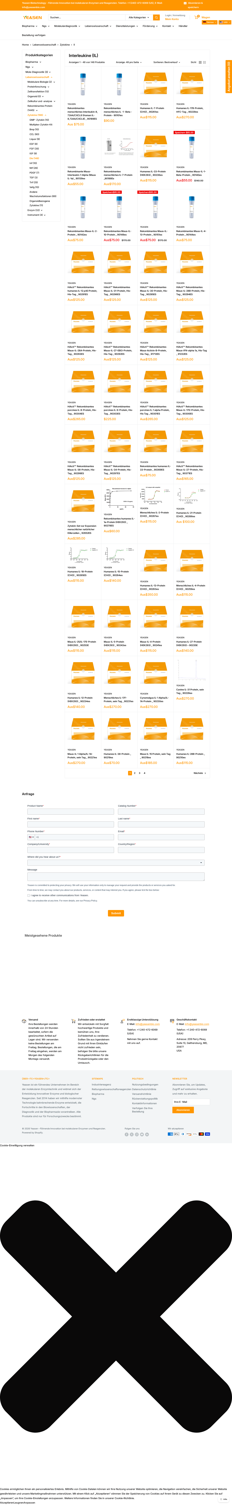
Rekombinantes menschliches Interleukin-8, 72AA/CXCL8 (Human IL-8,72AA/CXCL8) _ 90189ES (83, 113)
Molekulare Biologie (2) (40, 82)
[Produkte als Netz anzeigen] (200, 62)
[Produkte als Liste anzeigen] (204, 62)
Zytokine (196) (36, 115)
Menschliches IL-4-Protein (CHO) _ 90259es (190, 587)
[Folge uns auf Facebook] (126, 1134)
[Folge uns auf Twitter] (132, 1134)
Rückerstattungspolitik (145, 1098)
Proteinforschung (37, 86)
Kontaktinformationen (144, 1103)
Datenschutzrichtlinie (144, 1089)
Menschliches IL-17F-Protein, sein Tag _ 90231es (118, 699)
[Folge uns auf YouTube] (142, 1134)
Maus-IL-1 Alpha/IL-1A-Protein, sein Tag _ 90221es (82, 756)
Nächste (198, 773)
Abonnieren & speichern (195, 5)
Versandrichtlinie (141, 1094)
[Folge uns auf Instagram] (137, 1134)
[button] (116, 1317)
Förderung (149, 26)
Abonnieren (183, 1110)
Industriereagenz (101, 1084)
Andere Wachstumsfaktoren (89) (43, 194)
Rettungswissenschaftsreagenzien (107, 1089)
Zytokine (65, 44)
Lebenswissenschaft (96, 26)
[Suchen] (156, 17)
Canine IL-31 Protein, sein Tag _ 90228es (190, 691)
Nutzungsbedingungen (145, 1084)
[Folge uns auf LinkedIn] (147, 1134)
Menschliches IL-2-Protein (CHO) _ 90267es (154, 514)
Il (74, 44)
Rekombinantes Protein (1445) (40, 108)
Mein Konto (172, 19)
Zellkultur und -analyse (40, 101)
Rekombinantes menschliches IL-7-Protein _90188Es (118, 175)
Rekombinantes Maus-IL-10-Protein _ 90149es (117, 233)
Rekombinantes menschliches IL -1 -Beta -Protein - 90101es (118, 112)
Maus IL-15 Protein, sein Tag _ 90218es (155, 756)
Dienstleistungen (125, 26)
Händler (183, 26)
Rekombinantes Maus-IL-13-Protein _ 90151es (154, 233)
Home (25, 44)
